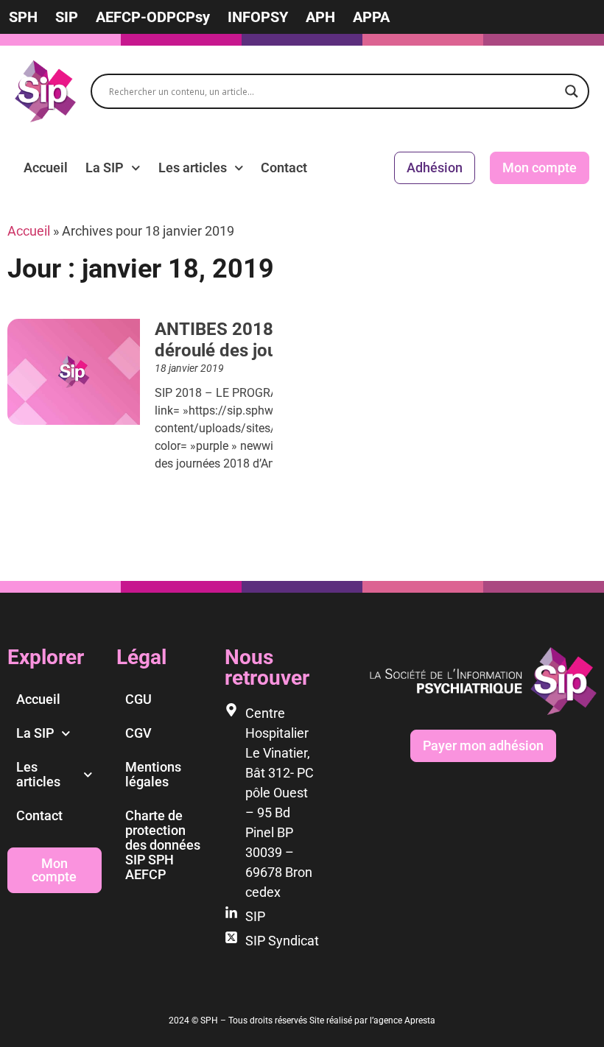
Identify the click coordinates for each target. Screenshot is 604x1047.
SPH (23, 17)
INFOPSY (258, 17)
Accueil (46, 167)
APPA (371, 17)
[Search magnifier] (571, 91)
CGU (138, 699)
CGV (138, 733)
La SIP (104, 167)
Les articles (192, 167)
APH (320, 17)
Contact (284, 167)
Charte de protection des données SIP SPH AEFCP (162, 845)
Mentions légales (153, 774)
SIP (66, 17)
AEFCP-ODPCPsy (153, 17)
